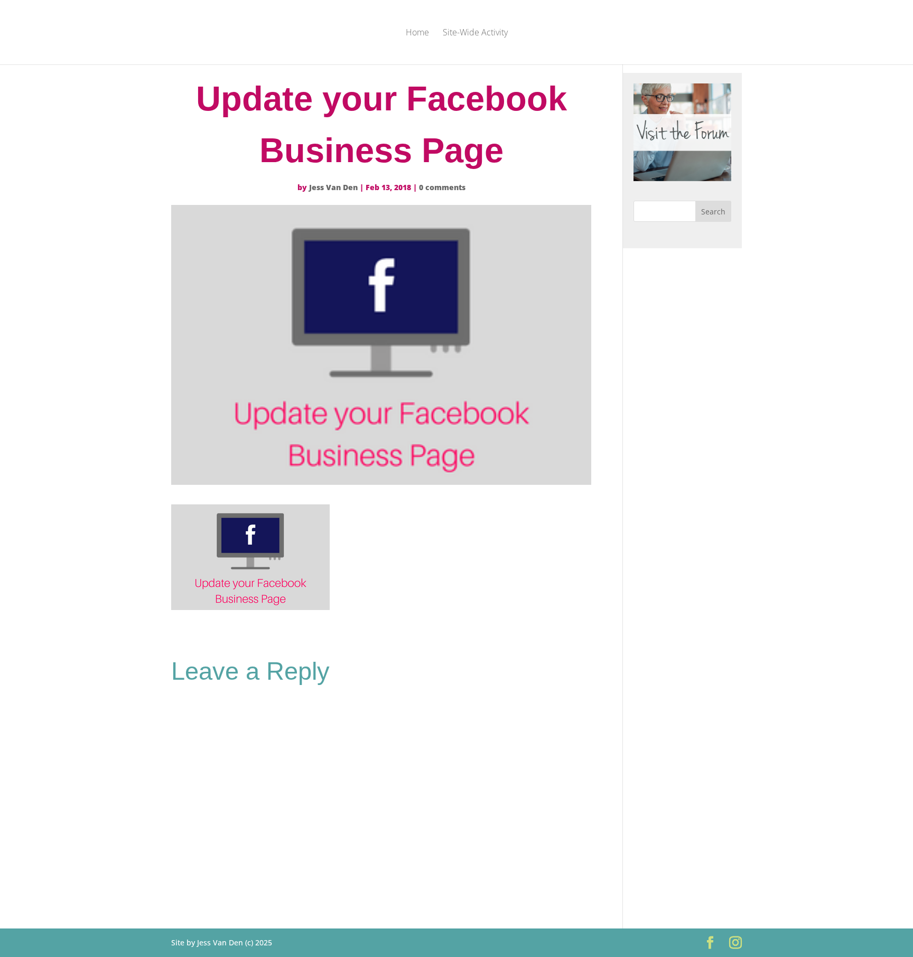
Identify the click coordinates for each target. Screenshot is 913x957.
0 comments (442, 187)
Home (417, 33)
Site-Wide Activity (475, 33)
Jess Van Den (333, 187)
